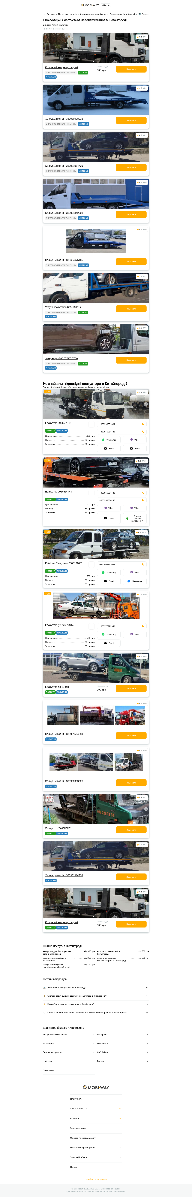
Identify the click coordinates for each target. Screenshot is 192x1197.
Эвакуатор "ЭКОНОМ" (58, 828)
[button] (93, 61)
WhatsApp (111, 440)
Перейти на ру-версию (96, 1179)
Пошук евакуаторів (67, 14)
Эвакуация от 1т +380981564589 (64, 734)
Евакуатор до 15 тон (57, 686)
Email (111, 448)
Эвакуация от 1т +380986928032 (64, 118)
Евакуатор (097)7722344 (59, 625)
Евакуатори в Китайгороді (122, 14)
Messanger (137, 581)
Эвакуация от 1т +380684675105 (64, 260)
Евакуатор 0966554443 (58, 491)
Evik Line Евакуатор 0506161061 (63, 563)
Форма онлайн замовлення (137, 518)
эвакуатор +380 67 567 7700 (61, 358)
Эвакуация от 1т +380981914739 (64, 165)
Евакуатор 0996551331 (58, 422)
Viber (136, 440)
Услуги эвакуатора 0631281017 (63, 307)
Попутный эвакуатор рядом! (61, 67)
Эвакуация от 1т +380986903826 (64, 781)
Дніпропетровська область (93, 14)
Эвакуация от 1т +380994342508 (64, 212)
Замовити (131, 69)
